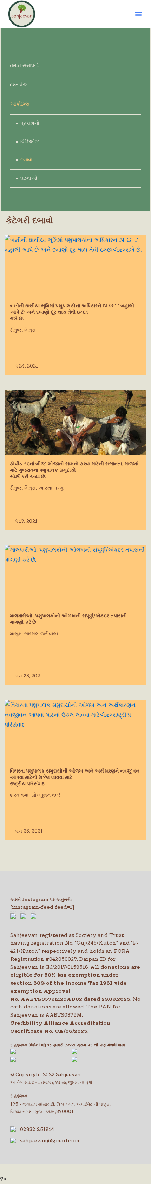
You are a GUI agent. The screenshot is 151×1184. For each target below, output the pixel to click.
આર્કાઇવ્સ (19, 104)
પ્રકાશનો (29, 123)
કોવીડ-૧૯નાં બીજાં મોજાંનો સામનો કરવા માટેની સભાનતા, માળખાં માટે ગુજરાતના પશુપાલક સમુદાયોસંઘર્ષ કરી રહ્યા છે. (74, 470)
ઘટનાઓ (28, 178)
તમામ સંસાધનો (24, 65)
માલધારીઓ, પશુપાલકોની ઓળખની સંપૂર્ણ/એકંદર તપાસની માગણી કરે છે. (68, 619)
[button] (138, 14)
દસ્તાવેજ (18, 84)
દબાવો (26, 160)
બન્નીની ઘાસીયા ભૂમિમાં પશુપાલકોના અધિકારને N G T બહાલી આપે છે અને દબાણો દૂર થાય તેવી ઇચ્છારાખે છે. (72, 312)
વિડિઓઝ (29, 141)
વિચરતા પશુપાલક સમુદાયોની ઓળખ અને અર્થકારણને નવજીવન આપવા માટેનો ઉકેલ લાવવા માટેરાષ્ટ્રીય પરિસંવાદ (74, 777)
